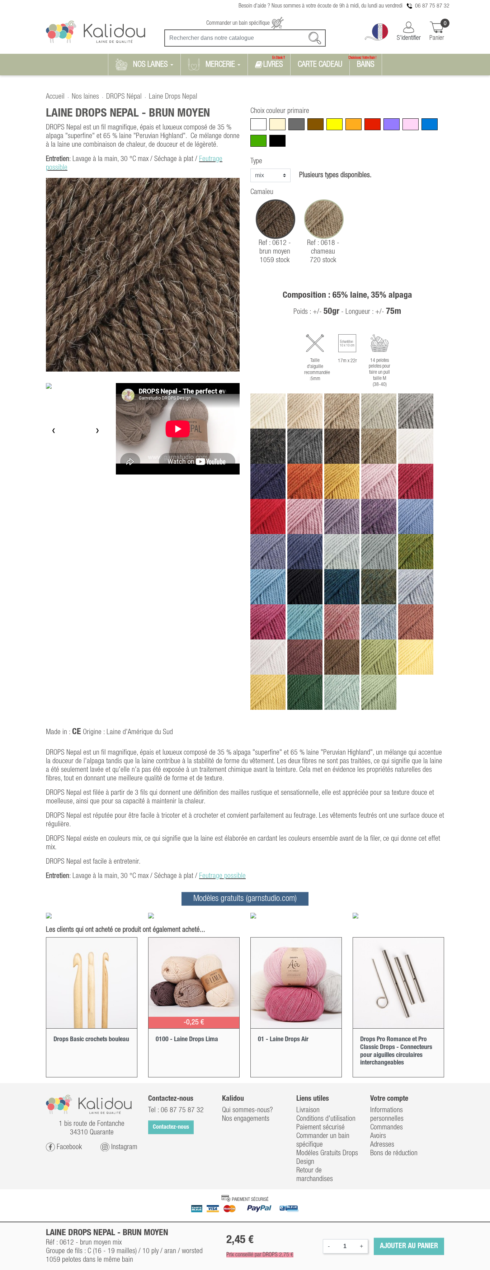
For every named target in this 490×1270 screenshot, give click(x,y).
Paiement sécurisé (320, 1127)
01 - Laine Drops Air (283, 1039)
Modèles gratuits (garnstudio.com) (245, 898)
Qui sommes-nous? (247, 1110)
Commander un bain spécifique (238, 23)
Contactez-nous (171, 1127)
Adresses (382, 1145)
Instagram (123, 1147)
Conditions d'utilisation (325, 1119)
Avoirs (378, 1136)
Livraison (308, 1110)
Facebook (68, 1147)
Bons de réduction (394, 1153)
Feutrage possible (222, 876)
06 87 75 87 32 (432, 6)
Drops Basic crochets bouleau (91, 1039)
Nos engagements (245, 1119)
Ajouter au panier (409, 1246)
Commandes (386, 1127)
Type (256, 161)
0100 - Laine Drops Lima (187, 1039)
